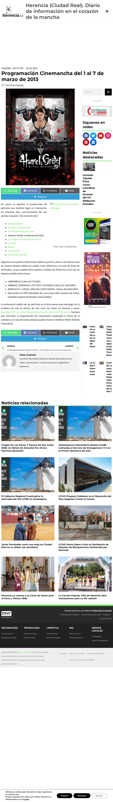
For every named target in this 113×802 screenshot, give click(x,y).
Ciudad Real (96, 636)
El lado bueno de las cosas (20, 231)
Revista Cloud (29, 637)
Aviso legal (63, 653)
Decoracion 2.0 (7, 633)
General (6, 68)
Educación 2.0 (74, 633)
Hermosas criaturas (17, 254)
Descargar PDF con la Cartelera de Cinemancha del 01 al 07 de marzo (35, 312)
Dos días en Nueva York (19, 227)
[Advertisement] (56, 43)
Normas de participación (95, 653)
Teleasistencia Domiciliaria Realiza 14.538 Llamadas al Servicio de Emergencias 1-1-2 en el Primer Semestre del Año (85, 448)
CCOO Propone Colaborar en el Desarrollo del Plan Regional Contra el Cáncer (85, 497)
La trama (12, 243)
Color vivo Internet (23, 652)
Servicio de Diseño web (91, 614)
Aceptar (65, 795)
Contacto (106, 614)
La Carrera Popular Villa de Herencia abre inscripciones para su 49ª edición (83, 597)
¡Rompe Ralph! (15, 223)
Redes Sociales (30, 633)
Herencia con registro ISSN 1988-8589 (82, 660)
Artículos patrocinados (69, 614)
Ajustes (99, 795)
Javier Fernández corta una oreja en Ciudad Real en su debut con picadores (26, 546)
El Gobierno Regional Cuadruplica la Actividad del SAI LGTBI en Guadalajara (24, 497)
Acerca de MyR (105, 618)
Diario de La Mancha (100, 640)
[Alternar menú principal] (107, 11)
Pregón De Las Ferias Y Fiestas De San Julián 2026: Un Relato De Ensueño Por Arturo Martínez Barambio (27, 448)
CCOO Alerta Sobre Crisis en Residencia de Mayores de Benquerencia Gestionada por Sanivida (83, 547)
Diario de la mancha (102, 610)
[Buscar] (108, 92)
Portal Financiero (76, 637)
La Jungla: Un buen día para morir (24, 239)
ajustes (25, 799)
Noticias (18, 68)
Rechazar (83, 795)
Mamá (11, 246)
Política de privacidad (77, 653)
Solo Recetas (52, 633)
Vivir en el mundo (53, 637)
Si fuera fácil (14, 250)
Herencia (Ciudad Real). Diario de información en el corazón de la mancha (63, 11)
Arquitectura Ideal (8, 637)
